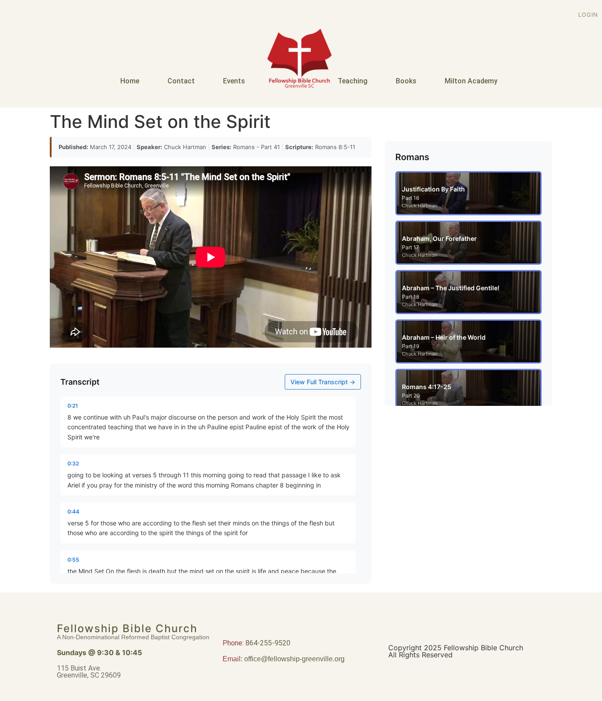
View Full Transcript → (322, 382)
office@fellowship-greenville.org (294, 659)
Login (588, 14)
